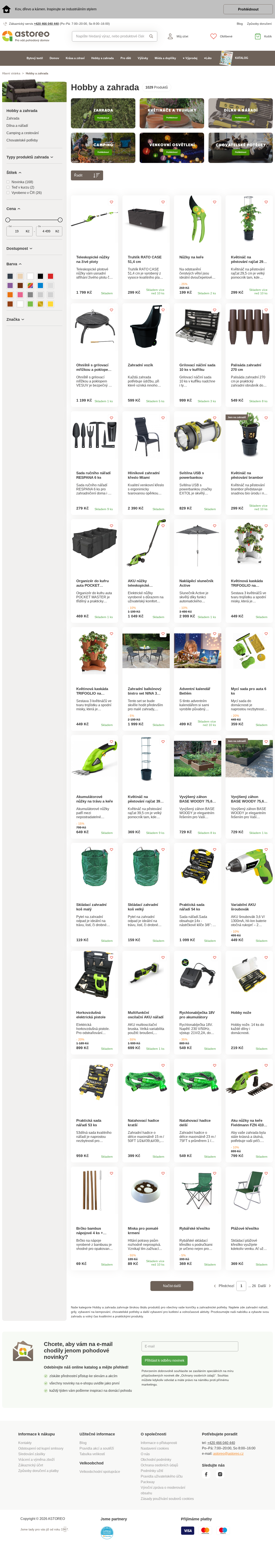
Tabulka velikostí (92, 1454)
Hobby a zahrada (102, 58)
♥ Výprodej (190, 58)
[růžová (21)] (20, 294)
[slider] (7, 220)
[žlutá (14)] (50, 304)
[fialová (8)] (10, 285)
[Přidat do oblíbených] (111, 202)
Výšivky (143, 58)
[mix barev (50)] (30, 285)
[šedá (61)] (30, 294)
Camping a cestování (22, 133)
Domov (54, 58)
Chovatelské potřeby (22, 140)
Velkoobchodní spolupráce (99, 1471)
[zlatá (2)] (40, 304)
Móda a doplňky (165, 58)
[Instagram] (221, 1477)
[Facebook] (208, 1477)
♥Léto (208, 58)
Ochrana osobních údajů (159, 1465)
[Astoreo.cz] (34, 36)
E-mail (150, 1346)
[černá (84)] (40, 276)
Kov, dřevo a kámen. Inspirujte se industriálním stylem (55, 9)
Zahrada (12, 118)
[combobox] (108, 36)
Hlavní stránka (11, 73)
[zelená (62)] (30, 304)
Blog (240, 23)
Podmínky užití (152, 1471)
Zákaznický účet (30, 1465)
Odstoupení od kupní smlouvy (40, 1448)
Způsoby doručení (259, 23)
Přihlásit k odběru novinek (164, 1360)
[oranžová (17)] (10, 294)
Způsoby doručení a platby (38, 1471)
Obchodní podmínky (156, 1459)
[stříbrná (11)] (50, 294)
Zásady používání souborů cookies (167, 1499)
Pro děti (126, 58)
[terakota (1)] (10, 304)
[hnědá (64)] (20, 285)
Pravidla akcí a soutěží (96, 1448)
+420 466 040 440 (46, 23)
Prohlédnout (248, 9)
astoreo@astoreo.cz (228, 1453)
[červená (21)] (50, 276)
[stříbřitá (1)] (40, 294)
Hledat (150, 36)
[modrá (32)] (40, 285)
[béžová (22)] (20, 276)
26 (254, 1286)
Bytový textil (35, 58)
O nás (145, 1454)
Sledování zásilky (31, 1454)
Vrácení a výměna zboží (36, 1459)
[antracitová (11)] (10, 276)
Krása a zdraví (75, 58)
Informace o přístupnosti (159, 1443)
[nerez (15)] (50, 285)
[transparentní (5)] (20, 304)
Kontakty (25, 1443)
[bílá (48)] (30, 276)
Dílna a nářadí (17, 125)
